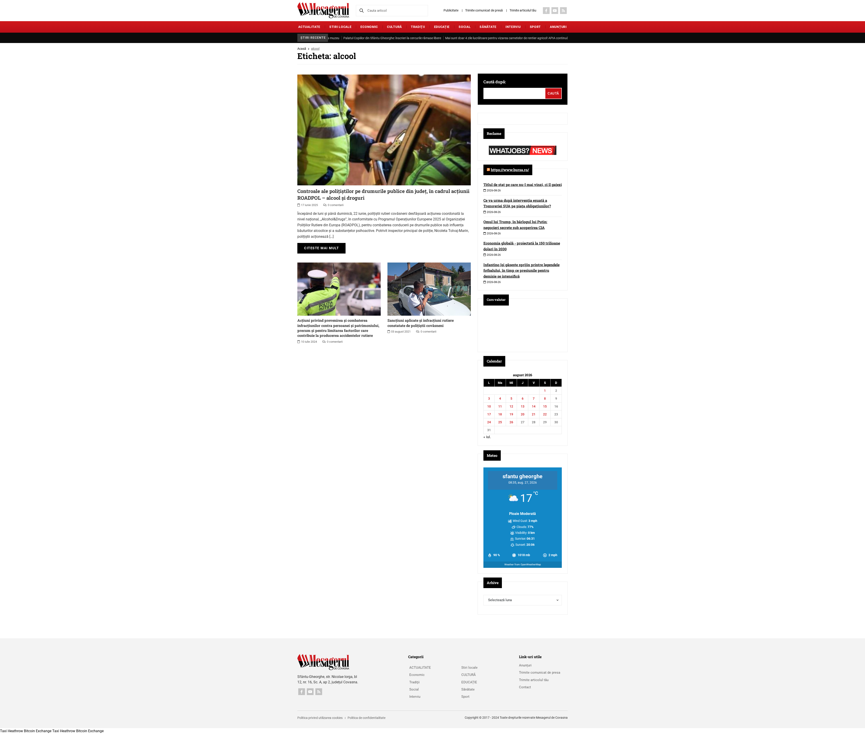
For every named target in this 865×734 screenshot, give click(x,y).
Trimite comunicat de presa (539, 673)
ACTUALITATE (309, 27)
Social (465, 27)
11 (500, 406)
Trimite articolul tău (523, 10)
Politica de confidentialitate (366, 718)
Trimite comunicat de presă (484, 10)
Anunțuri (558, 27)
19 (511, 414)
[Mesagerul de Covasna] (323, 10)
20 (522, 414)
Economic (369, 27)
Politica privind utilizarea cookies (320, 718)
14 (533, 406)
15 (545, 406)
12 (511, 406)
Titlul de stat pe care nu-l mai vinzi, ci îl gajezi (522, 184)
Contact (525, 687)
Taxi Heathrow (11, 731)
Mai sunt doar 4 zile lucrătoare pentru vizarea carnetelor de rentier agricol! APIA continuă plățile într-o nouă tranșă (499, 38)
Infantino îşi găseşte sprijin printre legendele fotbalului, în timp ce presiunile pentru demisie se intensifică (521, 270)
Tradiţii (418, 27)
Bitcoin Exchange (37, 731)
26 (511, 422)
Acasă (301, 48)
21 (533, 414)
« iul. (487, 437)
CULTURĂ (394, 27)
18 (500, 414)
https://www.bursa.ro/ (510, 169)
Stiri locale (340, 27)
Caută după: (494, 81)
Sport (535, 27)
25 (500, 422)
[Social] (546, 10)
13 (522, 406)
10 (489, 406)
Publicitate (451, 10)
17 (489, 414)
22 (545, 414)
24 (489, 422)
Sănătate (488, 27)
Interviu (513, 27)
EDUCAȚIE (442, 27)
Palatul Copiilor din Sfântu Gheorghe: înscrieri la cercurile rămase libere (367, 38)
